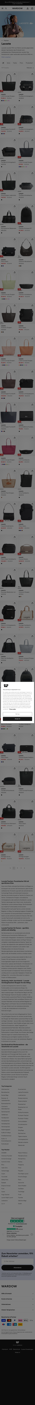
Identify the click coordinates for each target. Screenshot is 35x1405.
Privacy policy (12, 709)
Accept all (17, 719)
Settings (18, 714)
